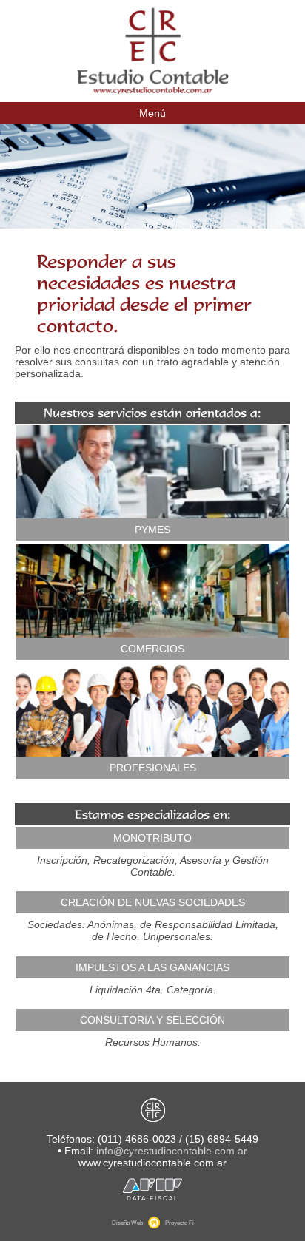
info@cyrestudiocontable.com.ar (171, 1151)
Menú (152, 113)
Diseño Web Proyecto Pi (153, 1223)
